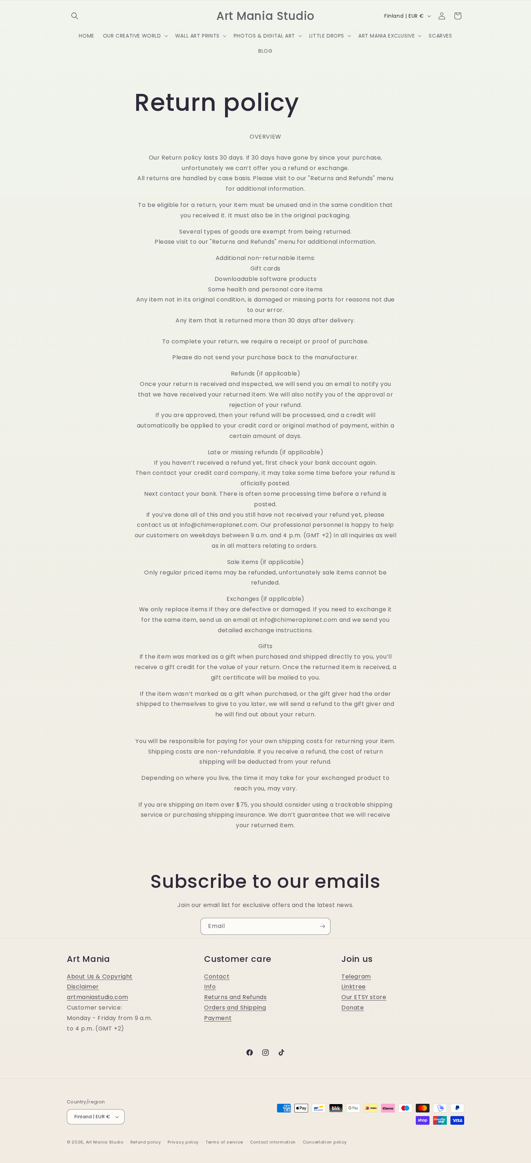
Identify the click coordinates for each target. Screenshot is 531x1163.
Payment (218, 1018)
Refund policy (145, 1142)
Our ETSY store (363, 997)
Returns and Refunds (235, 997)
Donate (352, 1007)
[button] (75, 16)
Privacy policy (183, 1142)
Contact (216, 976)
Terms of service (224, 1142)
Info (210, 986)
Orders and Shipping (235, 1007)
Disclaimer (83, 986)
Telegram (356, 976)
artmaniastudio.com (97, 997)
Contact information (273, 1142)
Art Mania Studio (105, 1142)
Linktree (353, 986)
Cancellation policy (325, 1142)
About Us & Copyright (100, 976)
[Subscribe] (322, 926)
